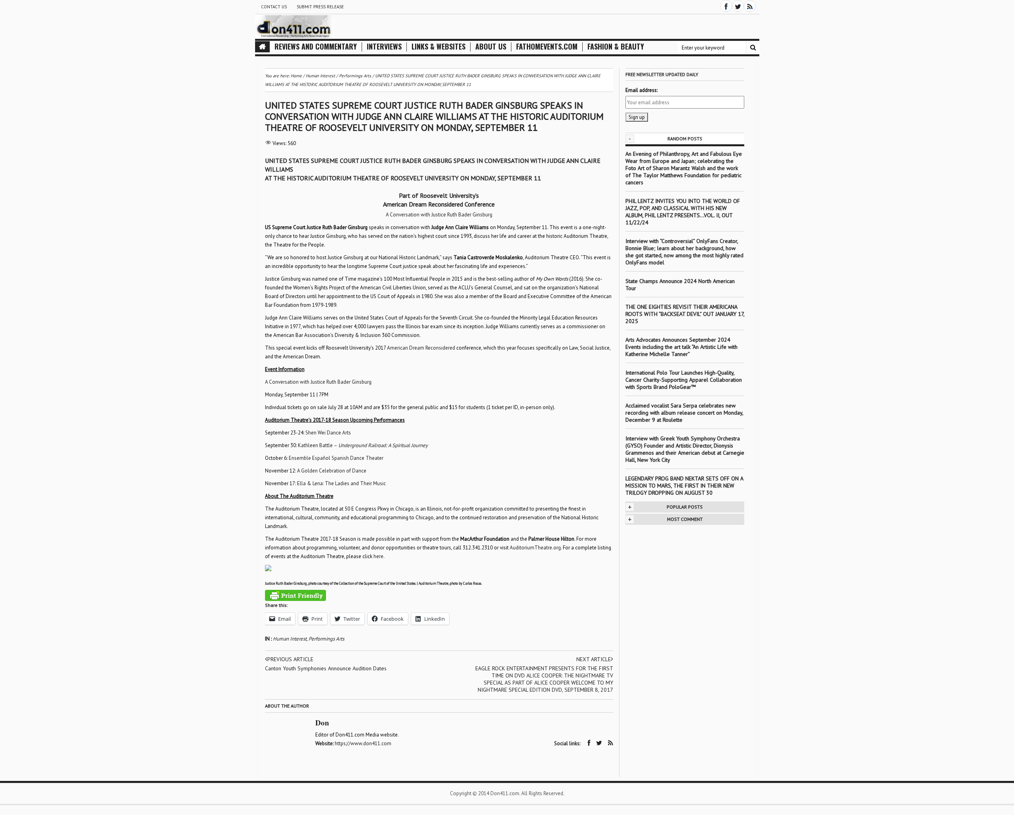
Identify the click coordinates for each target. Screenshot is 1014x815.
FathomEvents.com (547, 46)
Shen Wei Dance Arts (328, 432)
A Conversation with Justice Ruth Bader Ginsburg (439, 214)
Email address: (641, 90)
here (378, 556)
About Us (490, 46)
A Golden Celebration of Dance (331, 470)
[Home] (262, 46)
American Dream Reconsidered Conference (439, 204)
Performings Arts (326, 638)
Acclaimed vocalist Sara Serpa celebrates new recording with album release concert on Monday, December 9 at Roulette (684, 412)
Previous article (290, 659)
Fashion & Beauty (615, 46)
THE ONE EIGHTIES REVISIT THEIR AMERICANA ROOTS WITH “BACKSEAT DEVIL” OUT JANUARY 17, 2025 (684, 314)
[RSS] (750, 6)
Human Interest (290, 638)
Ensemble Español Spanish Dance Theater (336, 458)
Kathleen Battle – (363, 445)
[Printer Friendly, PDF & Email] (295, 595)
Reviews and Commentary (315, 46)
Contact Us (274, 7)
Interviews (384, 46)
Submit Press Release (320, 7)
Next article (593, 659)
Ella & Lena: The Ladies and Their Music (341, 483)
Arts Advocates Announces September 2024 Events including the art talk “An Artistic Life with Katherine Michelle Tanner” (681, 347)
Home (296, 75)
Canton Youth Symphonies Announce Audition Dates (326, 668)
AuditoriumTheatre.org (535, 547)
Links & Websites (438, 46)
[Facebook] (726, 6)
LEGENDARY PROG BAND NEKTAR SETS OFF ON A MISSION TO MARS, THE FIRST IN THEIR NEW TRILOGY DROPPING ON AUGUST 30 (684, 485)
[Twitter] (738, 6)
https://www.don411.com (363, 743)
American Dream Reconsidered (421, 347)
